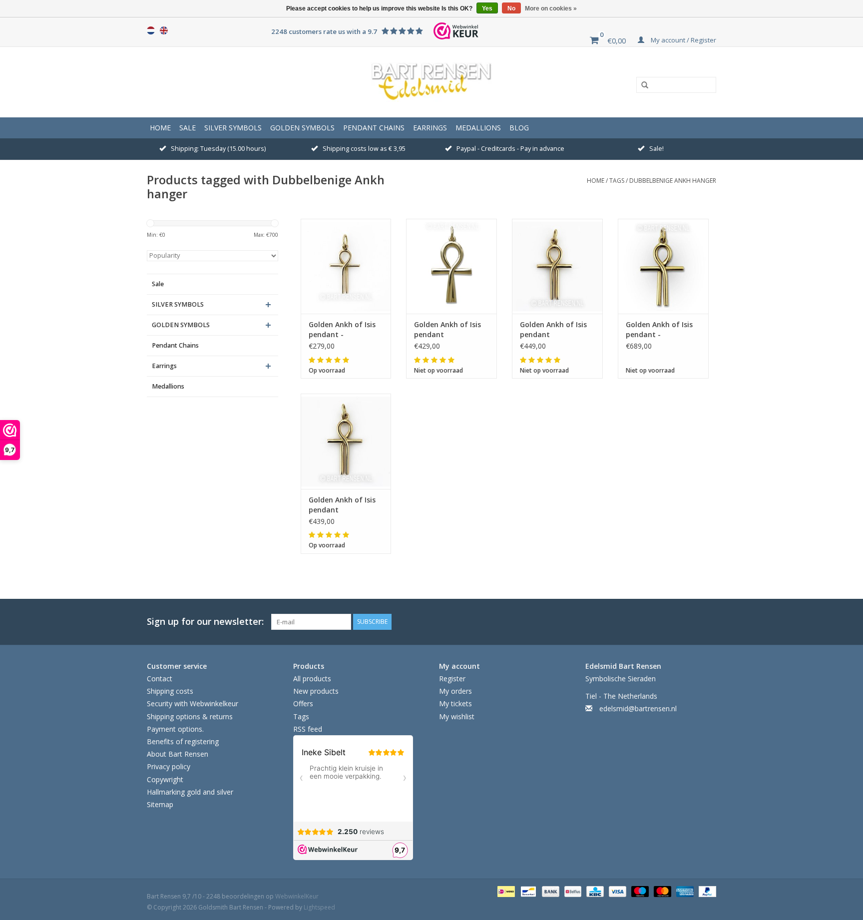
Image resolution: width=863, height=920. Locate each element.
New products (316, 691)
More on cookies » (551, 8)
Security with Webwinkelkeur (192, 703)
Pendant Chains (374, 127)
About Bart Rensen (177, 754)
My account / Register (682, 39)
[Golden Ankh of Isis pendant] (451, 266)
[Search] (641, 85)
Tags (616, 180)
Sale (187, 127)
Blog (519, 127)
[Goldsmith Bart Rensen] (431, 82)
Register (452, 678)
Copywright (165, 779)
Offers (303, 703)
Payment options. (175, 729)
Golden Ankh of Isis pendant (447, 329)
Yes (487, 8)
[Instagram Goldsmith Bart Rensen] (708, 622)
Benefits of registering (183, 741)
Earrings (430, 127)
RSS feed (307, 729)
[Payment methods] (505, 891)
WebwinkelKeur (297, 896)
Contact (159, 678)
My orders (455, 691)
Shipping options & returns (190, 716)
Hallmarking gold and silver (190, 792)
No (511, 8)
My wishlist (456, 716)
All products (312, 678)
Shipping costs (170, 691)
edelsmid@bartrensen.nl (638, 708)
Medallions (478, 127)
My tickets (455, 703)
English (164, 30)
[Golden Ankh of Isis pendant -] (346, 266)
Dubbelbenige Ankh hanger (672, 180)
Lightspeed (319, 907)
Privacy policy (168, 766)
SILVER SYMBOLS (233, 127)
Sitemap (160, 804)
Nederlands (151, 30)
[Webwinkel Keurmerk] (455, 30)
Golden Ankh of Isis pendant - (342, 329)
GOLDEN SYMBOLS (302, 127)
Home (160, 127)
